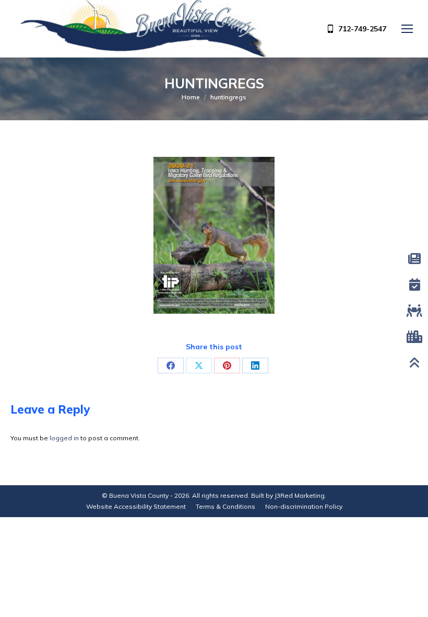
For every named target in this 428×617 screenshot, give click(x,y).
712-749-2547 (362, 28)
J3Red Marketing (300, 495)
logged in (64, 438)
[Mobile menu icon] (407, 28)
